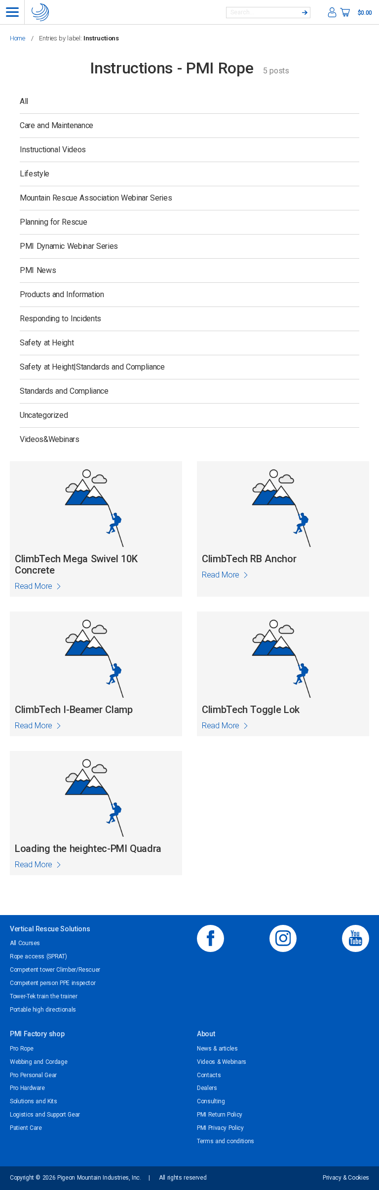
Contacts (209, 1075)
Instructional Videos (53, 149)
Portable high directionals (43, 1009)
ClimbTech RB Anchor (249, 559)
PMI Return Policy (219, 1114)
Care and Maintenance (56, 125)
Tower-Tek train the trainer (43, 996)
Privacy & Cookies (346, 1177)
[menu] (12, 12)
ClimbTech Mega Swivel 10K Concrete (76, 564)
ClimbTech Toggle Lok (251, 709)
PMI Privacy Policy (220, 1127)
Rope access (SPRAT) (38, 956)
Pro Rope (21, 1048)
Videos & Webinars (221, 1061)
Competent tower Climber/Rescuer (55, 969)
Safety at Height (47, 342)
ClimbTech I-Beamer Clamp (74, 709)
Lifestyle (34, 173)
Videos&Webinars (49, 439)
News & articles (217, 1048)
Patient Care (26, 1127)
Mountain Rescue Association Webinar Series (96, 198)
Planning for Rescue (53, 222)
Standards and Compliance (64, 391)
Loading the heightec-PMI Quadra (88, 848)
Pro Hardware (27, 1088)
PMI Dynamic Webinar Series (69, 246)
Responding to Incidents (60, 318)
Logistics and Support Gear (45, 1114)
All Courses (25, 943)
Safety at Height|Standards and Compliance (92, 367)
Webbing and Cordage (38, 1061)
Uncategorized (44, 415)
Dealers (207, 1088)
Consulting (211, 1101)
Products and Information (62, 294)
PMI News (38, 270)
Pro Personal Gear (33, 1075)
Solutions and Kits (33, 1101)
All (24, 101)
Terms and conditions (225, 1141)
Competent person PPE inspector (52, 983)
